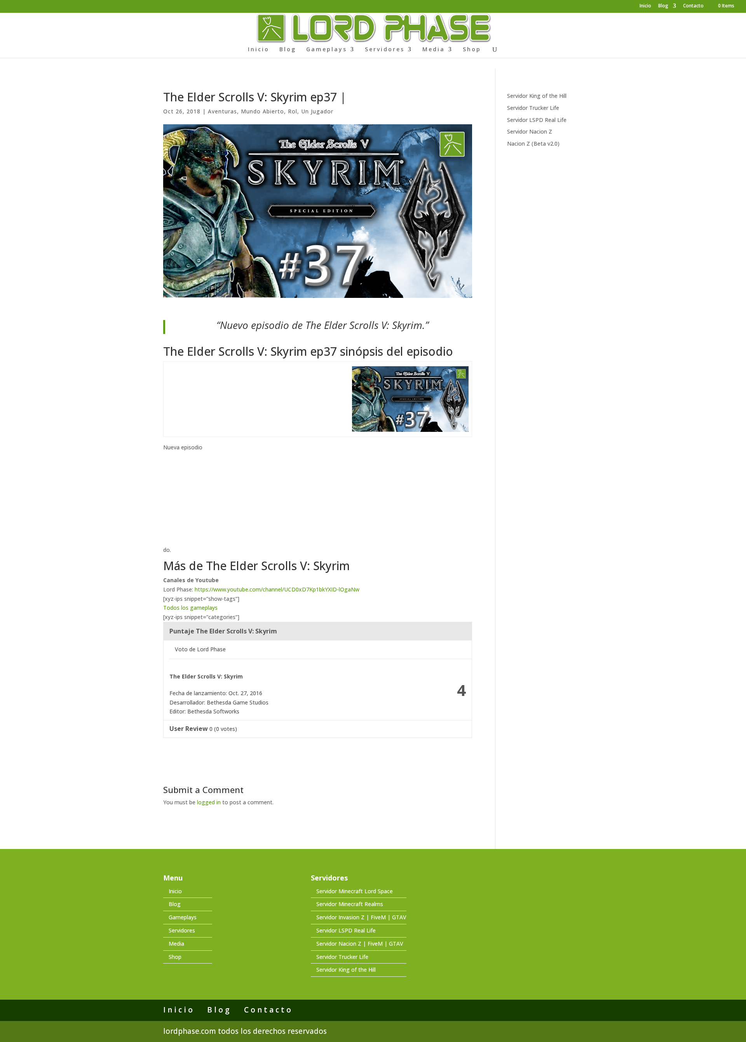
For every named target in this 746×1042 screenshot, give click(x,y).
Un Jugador (317, 111)
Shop (472, 50)
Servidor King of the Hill (536, 95)
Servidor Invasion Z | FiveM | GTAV (361, 917)
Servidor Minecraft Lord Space (354, 891)
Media (433, 50)
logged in (209, 802)
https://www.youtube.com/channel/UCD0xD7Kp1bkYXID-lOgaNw (277, 589)
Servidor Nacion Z (529, 131)
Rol (292, 111)
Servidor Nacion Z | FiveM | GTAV (359, 943)
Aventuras (222, 111)
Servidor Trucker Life (533, 107)
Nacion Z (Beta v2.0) (533, 143)
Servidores (384, 50)
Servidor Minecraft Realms (349, 904)
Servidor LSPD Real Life (536, 120)
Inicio (645, 6)
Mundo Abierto (262, 111)
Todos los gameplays (190, 607)
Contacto (693, 6)
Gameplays (326, 50)
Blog (663, 6)
